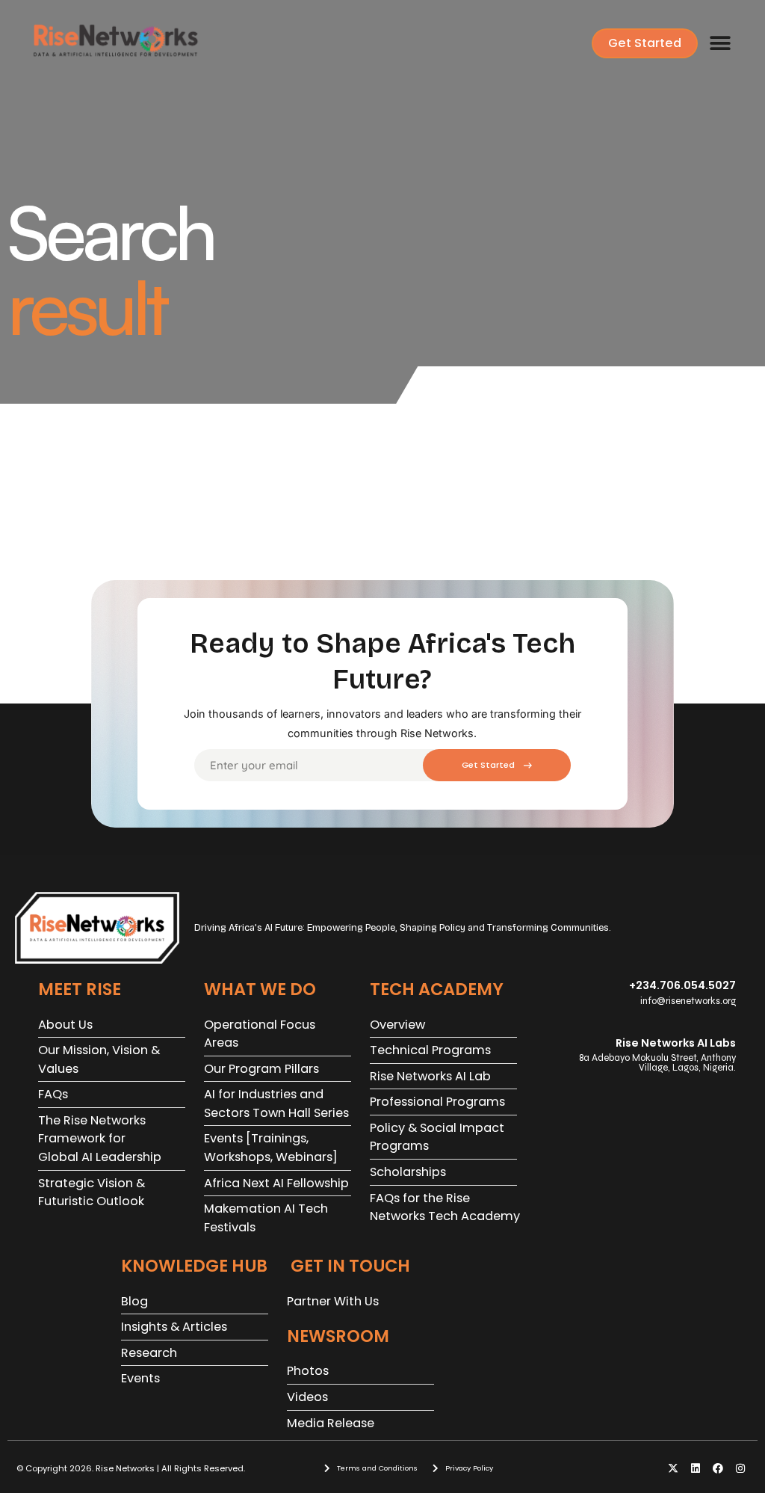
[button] (720, 44)
